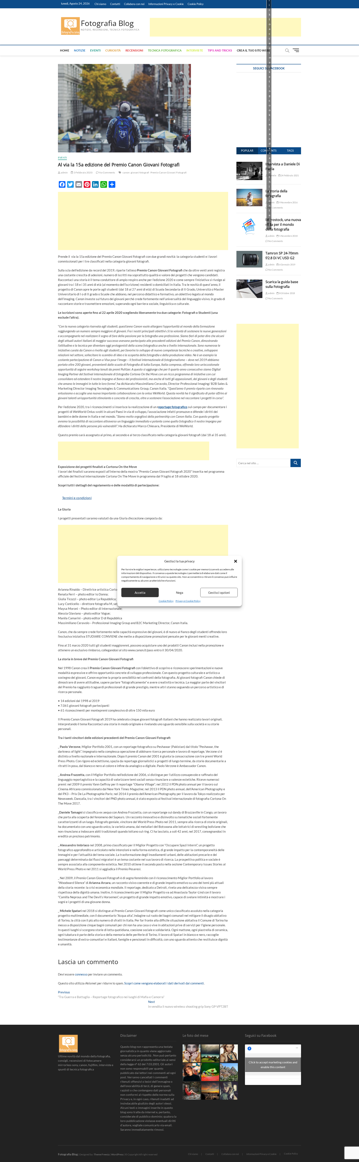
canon (126, 172)
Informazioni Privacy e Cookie (166, 4)
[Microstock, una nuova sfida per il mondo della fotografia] (249, 220)
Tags (290, 150)
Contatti (115, 4)
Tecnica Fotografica (165, 50)
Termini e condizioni (77, 498)
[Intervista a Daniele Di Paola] (249, 164)
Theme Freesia (101, 1154)
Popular (247, 150)
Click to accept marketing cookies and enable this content (273, 1064)
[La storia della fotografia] (249, 191)
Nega (179, 592)
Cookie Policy (166, 601)
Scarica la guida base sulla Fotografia (282, 284)
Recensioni (134, 50)
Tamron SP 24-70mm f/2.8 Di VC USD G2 (282, 255)
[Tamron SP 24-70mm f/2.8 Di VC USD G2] (249, 253)
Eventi (95, 50)
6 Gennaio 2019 (287, 264)
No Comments (106, 172)
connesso (81, 974)
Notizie (79, 50)
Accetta (140, 592)
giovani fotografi (140, 172)
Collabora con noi (134, 4)
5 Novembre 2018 (288, 235)
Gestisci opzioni (219, 592)
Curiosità (113, 50)
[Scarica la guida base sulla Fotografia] (249, 282)
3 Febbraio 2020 (82, 172)
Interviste (194, 50)
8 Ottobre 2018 (287, 293)
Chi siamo (100, 4)
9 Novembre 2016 (288, 202)
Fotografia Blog (107, 23)
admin (64, 172)
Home (64, 50)
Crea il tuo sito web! (253, 50)
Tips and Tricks (220, 50)
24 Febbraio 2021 (289, 175)
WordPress (117, 1154)
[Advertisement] (225, 27)
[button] (236, 561)
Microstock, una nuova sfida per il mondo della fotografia (283, 224)
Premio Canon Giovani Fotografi (168, 172)
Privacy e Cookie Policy (188, 601)
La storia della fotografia (276, 193)
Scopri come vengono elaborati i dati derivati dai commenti (164, 983)
